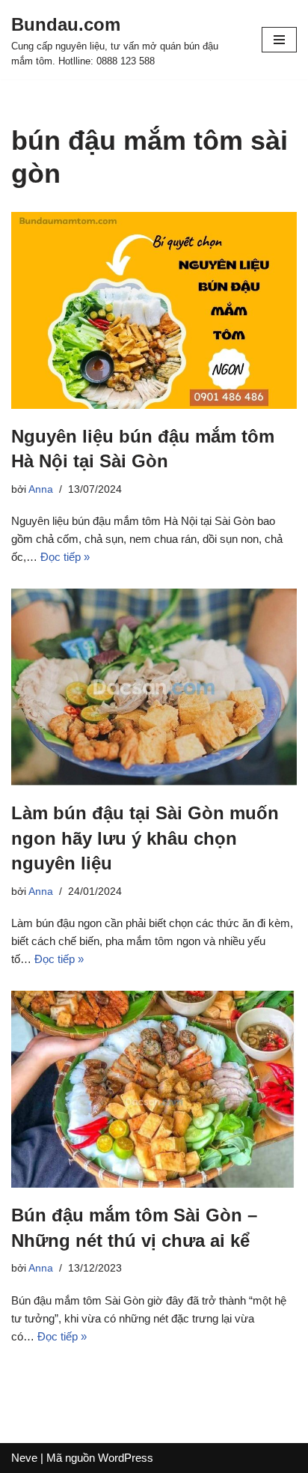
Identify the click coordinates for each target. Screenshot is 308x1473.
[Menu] (279, 39)
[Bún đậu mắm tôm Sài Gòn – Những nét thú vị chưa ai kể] (154, 1089)
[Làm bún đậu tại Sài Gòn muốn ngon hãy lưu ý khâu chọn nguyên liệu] (154, 687)
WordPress (125, 1457)
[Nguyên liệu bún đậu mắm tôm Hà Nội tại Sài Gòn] (154, 310)
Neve (24, 1457)
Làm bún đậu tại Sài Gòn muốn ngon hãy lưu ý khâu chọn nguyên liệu (145, 838)
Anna (40, 489)
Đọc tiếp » (65, 556)
